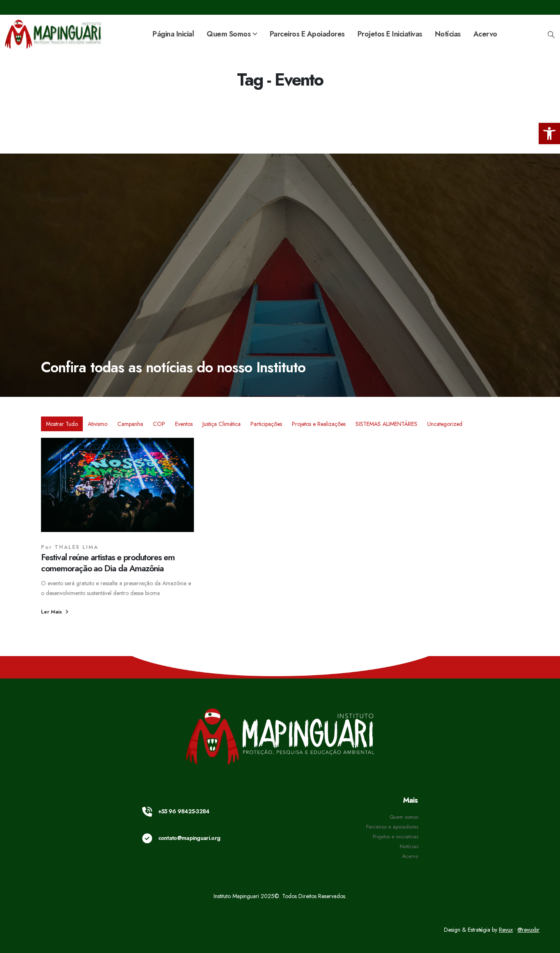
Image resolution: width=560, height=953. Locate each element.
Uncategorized (444, 424)
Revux (506, 930)
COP (159, 424)
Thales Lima (76, 547)
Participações (266, 424)
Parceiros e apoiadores (392, 827)
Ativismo (97, 424)
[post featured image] (117, 485)
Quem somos (403, 817)
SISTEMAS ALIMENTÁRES (386, 424)
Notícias (448, 34)
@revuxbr (528, 930)
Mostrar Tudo (62, 424)
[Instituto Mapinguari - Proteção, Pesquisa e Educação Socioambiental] (54, 34)
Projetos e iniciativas (395, 836)
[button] (549, 133)
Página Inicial (173, 34)
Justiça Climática (222, 424)
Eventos (184, 424)
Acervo (485, 34)
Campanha (130, 424)
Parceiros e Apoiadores (307, 34)
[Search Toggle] (551, 34)
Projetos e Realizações (319, 424)
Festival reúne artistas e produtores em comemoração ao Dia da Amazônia (108, 563)
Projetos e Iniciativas (389, 34)
